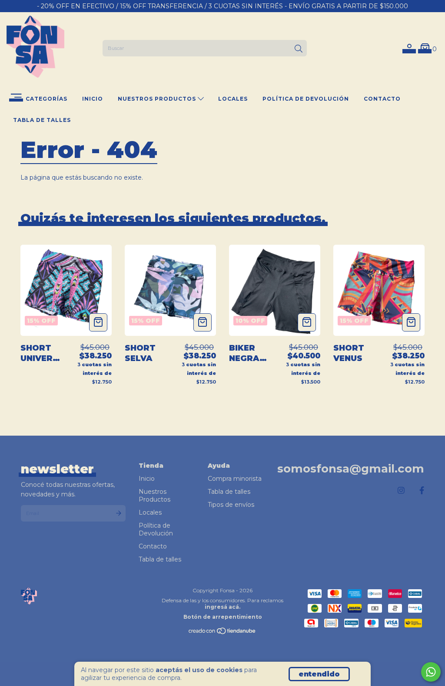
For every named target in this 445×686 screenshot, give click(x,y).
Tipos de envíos (231, 505)
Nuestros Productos (158, 98)
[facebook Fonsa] (421, 491)
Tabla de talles (42, 120)
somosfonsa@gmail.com (350, 469)
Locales (233, 98)
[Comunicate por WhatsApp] (431, 672)
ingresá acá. (222, 607)
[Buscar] (298, 49)
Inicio (92, 98)
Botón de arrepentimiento (222, 617)
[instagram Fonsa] (401, 491)
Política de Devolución (305, 98)
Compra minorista (235, 478)
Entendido (319, 674)
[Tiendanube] (222, 633)
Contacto (382, 98)
